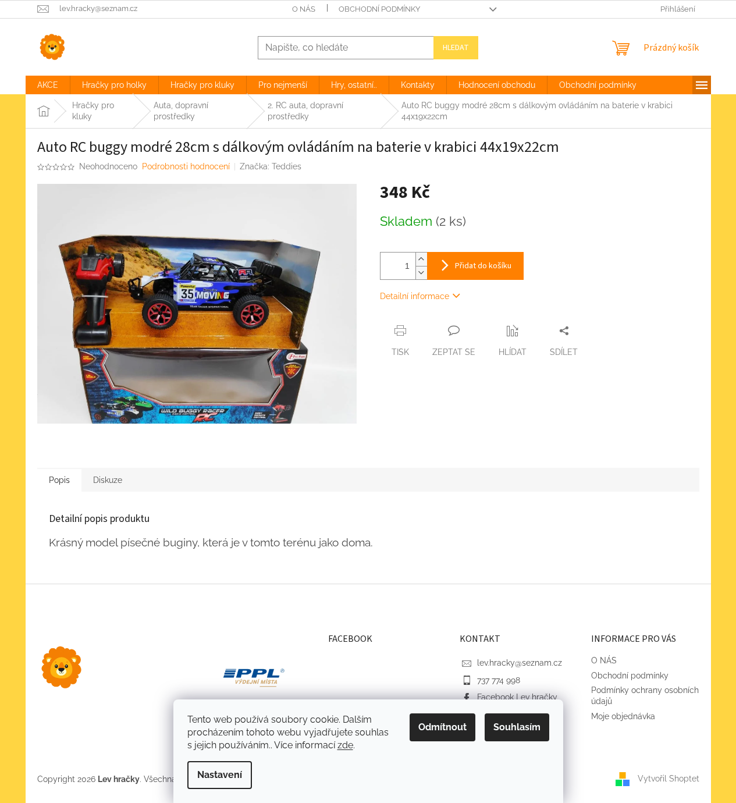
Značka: (270, 166)
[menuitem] (48, 85)
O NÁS (303, 9)
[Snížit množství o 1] (421, 272)
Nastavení (219, 774)
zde (345, 745)
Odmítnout (442, 727)
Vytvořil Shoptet (668, 778)
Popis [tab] (59, 480)
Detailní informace (414, 296)
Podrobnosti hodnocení (186, 166)
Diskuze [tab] (107, 480)
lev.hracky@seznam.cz (519, 662)
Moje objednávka (623, 716)
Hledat (456, 48)
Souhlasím (517, 727)
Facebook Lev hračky (517, 697)
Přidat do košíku (483, 266)
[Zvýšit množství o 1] (421, 259)
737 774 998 (498, 680)
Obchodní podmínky (379, 9)
